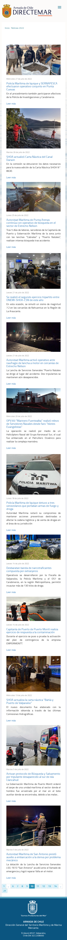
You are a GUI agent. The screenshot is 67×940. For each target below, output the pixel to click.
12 (43, 886)
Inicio (7, 28)
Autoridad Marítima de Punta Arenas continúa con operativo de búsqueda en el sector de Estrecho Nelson (31, 223)
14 (55, 886)
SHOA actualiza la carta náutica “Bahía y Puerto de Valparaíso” (29, 701)
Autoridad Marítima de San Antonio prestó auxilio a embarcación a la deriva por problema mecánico (33, 857)
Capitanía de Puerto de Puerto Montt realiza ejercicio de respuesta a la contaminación (32, 630)
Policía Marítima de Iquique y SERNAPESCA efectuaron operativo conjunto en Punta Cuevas (31, 86)
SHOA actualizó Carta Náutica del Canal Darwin (29, 158)
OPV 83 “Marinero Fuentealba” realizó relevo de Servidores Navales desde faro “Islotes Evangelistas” (32, 424)
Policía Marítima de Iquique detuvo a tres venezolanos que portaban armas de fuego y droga (32, 506)
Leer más (11, 103)
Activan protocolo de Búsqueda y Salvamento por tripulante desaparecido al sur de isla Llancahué (33, 777)
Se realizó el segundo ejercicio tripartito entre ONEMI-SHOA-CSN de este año (32, 298)
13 (49, 886)
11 (37, 886)
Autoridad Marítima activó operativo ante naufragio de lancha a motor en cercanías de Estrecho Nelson (32, 363)
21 (4, 890)
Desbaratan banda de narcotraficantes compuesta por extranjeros (28, 569)
